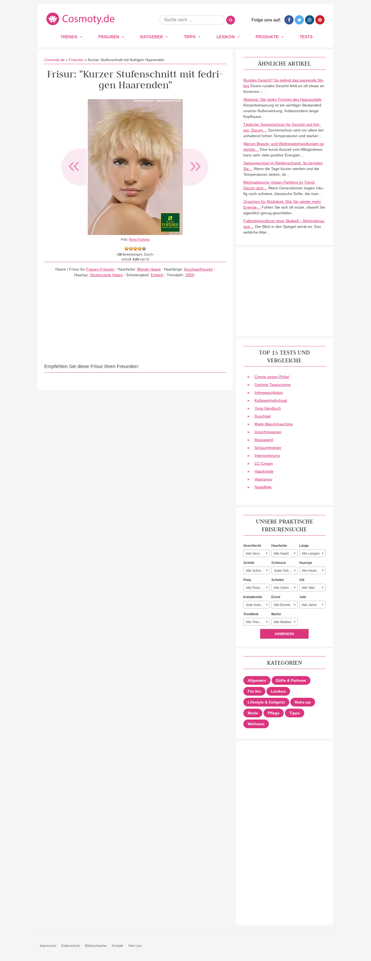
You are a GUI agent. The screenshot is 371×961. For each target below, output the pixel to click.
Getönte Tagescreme (272, 384)
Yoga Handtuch (267, 408)
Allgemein (257, 680)
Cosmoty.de (54, 60)
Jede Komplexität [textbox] (257, 605)
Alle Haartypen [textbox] (313, 571)
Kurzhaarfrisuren (198, 269)
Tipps (190, 36)
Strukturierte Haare (106, 275)
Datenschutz (70, 946)
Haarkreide (263, 471)
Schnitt (248, 563)
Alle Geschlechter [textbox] (257, 553)
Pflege (273, 713)
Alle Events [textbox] (282, 605)
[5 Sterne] (144, 248)
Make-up (303, 702)
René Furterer (139, 239)
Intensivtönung (267, 455)
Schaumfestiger (267, 447)
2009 (190, 275)
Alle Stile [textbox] (308, 588)
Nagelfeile (263, 487)
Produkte (267, 36)
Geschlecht (252, 546)
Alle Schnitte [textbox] (255, 571)
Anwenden (284, 634)
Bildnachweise (96, 946)
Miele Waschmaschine (273, 424)
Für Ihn (254, 691)
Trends (69, 36)
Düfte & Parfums (291, 680)
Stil (301, 580)
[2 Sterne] (131, 248)
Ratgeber (151, 36)
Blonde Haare (149, 269)
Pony (247, 580)
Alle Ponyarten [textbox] (257, 588)
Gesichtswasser (268, 432)
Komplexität (252, 597)
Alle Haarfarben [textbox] (285, 553)
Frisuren (108, 36)
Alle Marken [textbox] (282, 622)
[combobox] (256, 553)
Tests (306, 36)
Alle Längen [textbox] (311, 553)
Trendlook (251, 614)
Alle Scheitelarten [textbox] (285, 588)
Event (275, 597)
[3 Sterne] (135, 248)
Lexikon (225, 36)
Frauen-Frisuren (100, 269)
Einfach (157, 275)
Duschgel (262, 416)
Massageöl (263, 440)
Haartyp (305, 563)
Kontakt (117, 946)
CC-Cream (263, 463)
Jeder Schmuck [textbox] (285, 571)
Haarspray (263, 479)
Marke (276, 614)
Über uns (135, 946)
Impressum (48, 946)
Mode (253, 713)
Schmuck (278, 563)
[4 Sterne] (139, 248)
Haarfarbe (279, 546)
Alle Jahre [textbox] (309, 605)
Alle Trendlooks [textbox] (257, 622)
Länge (304, 546)
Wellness (256, 724)
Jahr (302, 597)
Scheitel (277, 580)
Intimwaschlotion (268, 392)
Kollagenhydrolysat (270, 400)
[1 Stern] (126, 248)
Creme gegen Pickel (271, 377)
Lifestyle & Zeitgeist (266, 702)
